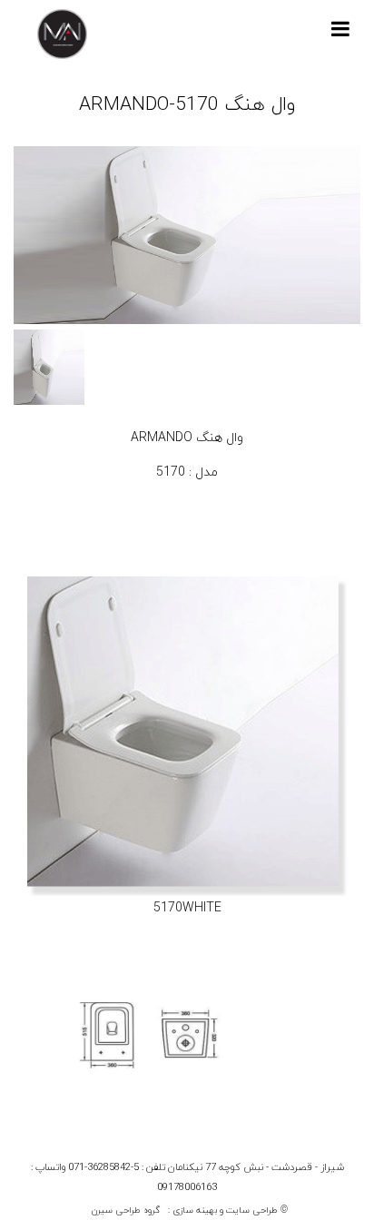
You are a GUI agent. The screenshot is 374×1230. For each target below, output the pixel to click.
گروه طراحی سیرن (126, 1210)
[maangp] (62, 34)
